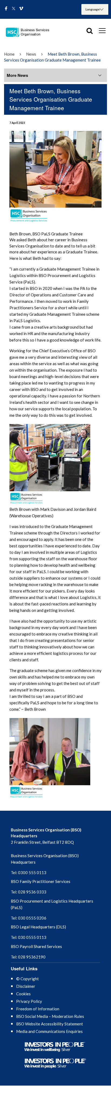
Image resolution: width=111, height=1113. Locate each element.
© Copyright (27, 978)
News (31, 54)
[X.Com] (13, 8)
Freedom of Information (37, 1008)
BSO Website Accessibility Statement (49, 1023)
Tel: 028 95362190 (28, 956)
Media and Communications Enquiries (49, 1031)
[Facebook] (6, 8)
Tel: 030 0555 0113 (28, 937)
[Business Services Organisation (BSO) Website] (30, 32)
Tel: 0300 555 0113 (28, 872)
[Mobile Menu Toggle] (102, 30)
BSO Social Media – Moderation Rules (50, 1016)
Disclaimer (25, 986)
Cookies (23, 993)
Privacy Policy (29, 1001)
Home (9, 54)
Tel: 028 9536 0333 (28, 891)
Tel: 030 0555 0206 (28, 917)
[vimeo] (21, 8)
